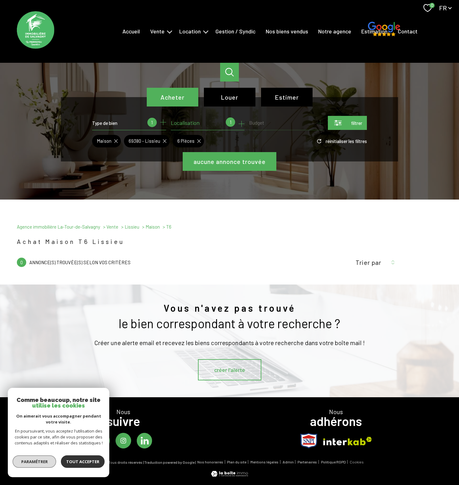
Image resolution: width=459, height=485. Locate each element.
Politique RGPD (333, 462)
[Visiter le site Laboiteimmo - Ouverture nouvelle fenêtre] (229, 474)
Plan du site (236, 462)
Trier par (368, 262)
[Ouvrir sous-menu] (169, 31)
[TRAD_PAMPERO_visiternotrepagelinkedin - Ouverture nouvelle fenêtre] (144, 440)
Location (190, 31)
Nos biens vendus (287, 31)
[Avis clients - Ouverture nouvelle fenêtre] (384, 30)
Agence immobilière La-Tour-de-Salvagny (58, 227)
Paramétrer (34, 461)
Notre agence (334, 31)
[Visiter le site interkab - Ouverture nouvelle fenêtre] (347, 441)
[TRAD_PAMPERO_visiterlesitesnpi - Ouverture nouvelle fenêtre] (309, 440)
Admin (288, 462)
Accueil (131, 31)
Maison (153, 227)
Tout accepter (82, 461)
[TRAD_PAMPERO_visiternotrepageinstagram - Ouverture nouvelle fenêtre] (123, 440)
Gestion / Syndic (235, 31)
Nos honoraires (210, 462)
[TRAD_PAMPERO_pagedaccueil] (35, 46)
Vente (157, 31)
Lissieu (132, 227)
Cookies (357, 462)
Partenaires (307, 462)
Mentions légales (264, 462)
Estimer (287, 97)
